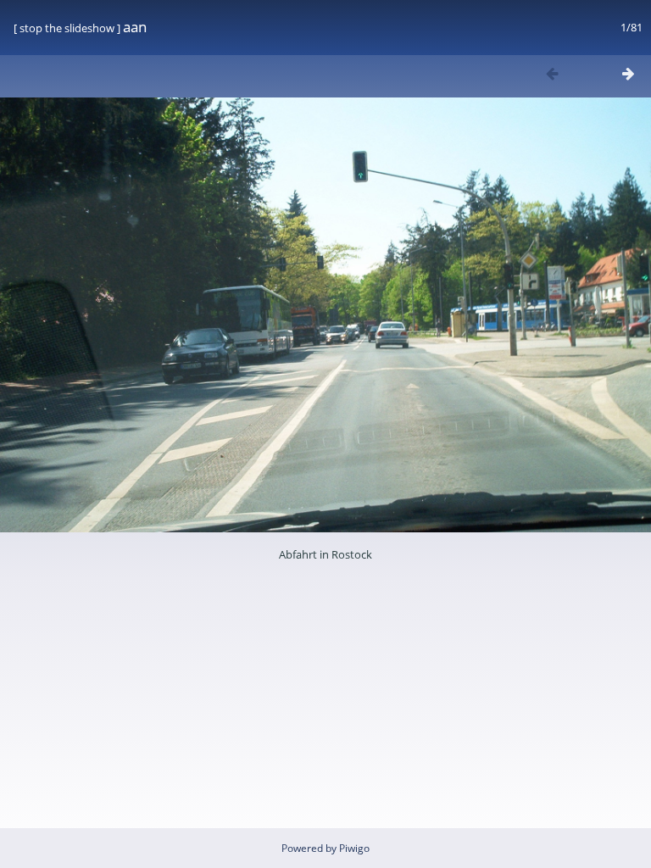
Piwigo (354, 848)
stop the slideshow (66, 28)
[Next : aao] (628, 73)
